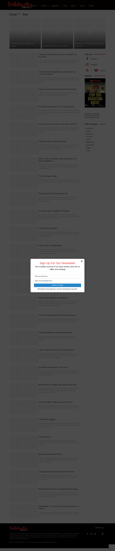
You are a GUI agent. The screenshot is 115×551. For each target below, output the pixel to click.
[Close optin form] (82, 262)
